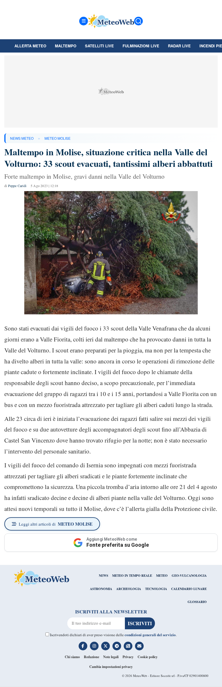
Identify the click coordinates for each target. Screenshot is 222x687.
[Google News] (128, 646)
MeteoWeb (140, 675)
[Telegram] (116, 646)
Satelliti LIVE (99, 45)
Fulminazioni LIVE (141, 45)
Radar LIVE (179, 45)
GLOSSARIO (197, 602)
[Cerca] (138, 21)
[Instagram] (94, 646)
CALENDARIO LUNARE (189, 589)
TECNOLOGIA (156, 589)
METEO (162, 575)
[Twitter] (105, 646)
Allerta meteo (30, 45)
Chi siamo (72, 656)
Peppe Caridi (17, 185)
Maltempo (65, 45)
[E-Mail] (139, 646)
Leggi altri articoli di (55, 524)
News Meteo (22, 138)
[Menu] (83, 21)
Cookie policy (148, 656)
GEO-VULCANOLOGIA (189, 575)
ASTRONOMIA (101, 589)
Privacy (128, 656)
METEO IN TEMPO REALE (132, 575)
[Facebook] (83, 646)
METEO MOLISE (58, 138)
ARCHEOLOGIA (128, 589)
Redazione (91, 656)
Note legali (111, 656)
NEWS (103, 575)
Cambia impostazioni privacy (111, 666)
